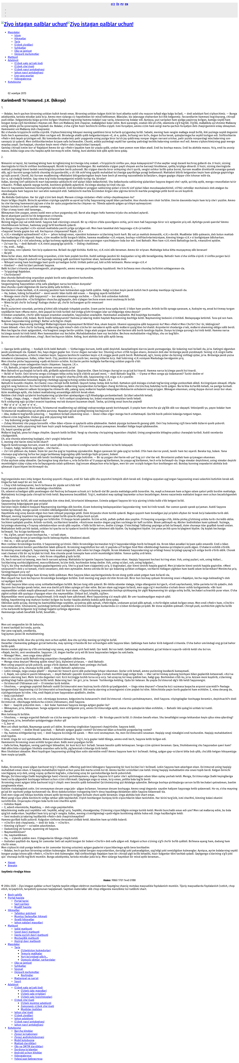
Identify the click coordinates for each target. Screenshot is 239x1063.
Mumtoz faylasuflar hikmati (30, 916)
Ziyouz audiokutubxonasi (29, 1037)
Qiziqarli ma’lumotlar (26, 54)
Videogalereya (22, 78)
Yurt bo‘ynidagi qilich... (34, 956)
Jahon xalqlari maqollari (28, 922)
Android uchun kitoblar (28, 1052)
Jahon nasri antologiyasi (28, 72)
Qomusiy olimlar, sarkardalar (38, 959)
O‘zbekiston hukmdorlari (36, 950)
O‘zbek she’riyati (24, 66)
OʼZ (113, 4)
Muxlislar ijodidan (31, 1009)
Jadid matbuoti (23, 928)
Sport (17, 981)
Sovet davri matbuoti (26, 931)
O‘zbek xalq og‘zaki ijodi (28, 63)
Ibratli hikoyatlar (24, 919)
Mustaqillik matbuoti (26, 938)
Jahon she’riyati (23, 1012)
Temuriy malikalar (31, 953)
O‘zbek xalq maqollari (34, 990)
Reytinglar (27, 975)
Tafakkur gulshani (25, 913)
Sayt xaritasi (21, 904)
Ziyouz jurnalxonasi (25, 1034)
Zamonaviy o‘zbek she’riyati (37, 1006)
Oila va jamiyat (23, 50)
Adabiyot (13, 60)
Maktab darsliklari (25, 1043)
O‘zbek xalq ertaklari (33, 993)
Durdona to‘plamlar (26, 1049)
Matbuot (13, 57)
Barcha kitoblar (23, 1031)
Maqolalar (14, 32)
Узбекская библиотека (28, 1058)
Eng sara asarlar (24, 75)
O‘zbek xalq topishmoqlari (36, 996)
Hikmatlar (20, 38)
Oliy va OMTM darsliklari (28, 1046)
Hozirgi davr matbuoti (27, 941)
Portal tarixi (21, 900)
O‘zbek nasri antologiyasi (29, 69)
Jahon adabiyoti (23, 1018)
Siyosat (18, 969)
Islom (17, 35)
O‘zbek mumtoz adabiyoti (36, 1003)
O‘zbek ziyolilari (23, 44)
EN (126, 4)
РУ (122, 4)
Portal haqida (16, 897)
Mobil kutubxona (24, 1040)
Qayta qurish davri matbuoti (31, 935)
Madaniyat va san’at (26, 978)
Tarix (17, 41)
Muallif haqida (22, 907)
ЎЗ (117, 4)
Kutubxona (14, 81)
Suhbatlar (20, 47)
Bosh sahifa (15, 894)
